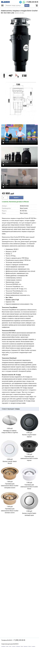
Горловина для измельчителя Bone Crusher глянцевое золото (9, 485)
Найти (27, 5)
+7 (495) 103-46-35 (32, 2)
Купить (16, 197)
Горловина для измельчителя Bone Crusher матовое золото (9, 510)
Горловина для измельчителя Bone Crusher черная (29, 458)
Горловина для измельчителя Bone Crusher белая (29, 486)
